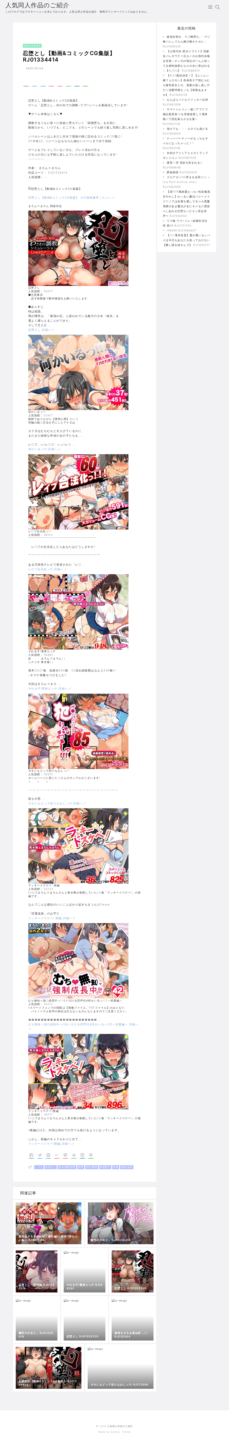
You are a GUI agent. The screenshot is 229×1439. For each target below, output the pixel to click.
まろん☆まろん (40, 29)
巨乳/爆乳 (92, 1167)
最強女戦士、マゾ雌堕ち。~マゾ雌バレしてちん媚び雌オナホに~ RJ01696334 (186, 41)
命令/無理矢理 (67, 1167)
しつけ (39, 1167)
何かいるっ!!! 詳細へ (42, 449)
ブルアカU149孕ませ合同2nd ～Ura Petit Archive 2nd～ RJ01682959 (186, 182)
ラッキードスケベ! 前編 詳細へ (50, 918)
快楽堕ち (105, 1167)
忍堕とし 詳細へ (39, 329)
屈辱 (80, 1167)
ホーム (22, 29)
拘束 (115, 1167)
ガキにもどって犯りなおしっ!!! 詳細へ (55, 803)
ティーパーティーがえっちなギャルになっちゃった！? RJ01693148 (185, 143)
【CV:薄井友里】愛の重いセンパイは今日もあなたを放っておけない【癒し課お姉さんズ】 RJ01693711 (186, 240)
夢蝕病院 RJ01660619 (182, 172)
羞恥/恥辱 (127, 1167)
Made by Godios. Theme (114, 1431)
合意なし (50, 1167)
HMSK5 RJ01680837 (181, 230)
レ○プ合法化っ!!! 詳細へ (46, 569)
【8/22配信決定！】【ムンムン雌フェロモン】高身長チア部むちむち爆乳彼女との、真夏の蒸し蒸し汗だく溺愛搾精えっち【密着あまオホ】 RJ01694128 (186, 85)
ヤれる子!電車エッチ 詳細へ (48, 688)
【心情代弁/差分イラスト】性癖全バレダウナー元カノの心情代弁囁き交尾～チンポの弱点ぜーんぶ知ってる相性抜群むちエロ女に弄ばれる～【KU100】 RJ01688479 (186, 61)
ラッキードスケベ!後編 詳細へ (49, 1143)
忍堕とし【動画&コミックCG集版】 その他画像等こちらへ (69, 197)
